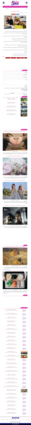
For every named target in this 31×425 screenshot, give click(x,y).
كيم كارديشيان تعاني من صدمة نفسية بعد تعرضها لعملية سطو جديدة (11, 371)
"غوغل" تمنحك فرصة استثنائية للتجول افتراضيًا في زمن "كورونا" (11, 382)
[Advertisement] (15, 64)
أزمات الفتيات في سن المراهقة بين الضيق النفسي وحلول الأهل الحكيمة (14, 6)
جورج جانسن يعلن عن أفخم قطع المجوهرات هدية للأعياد (11, 363)
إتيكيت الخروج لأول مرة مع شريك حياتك (11, 114)
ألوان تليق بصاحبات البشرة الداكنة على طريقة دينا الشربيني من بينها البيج (11, 386)
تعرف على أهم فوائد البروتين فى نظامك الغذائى (11, 401)
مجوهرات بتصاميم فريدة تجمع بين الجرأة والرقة (11, 390)
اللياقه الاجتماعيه (12, 31)
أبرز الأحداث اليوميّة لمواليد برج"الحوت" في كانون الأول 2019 (11, 329)
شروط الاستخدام (25, 87)
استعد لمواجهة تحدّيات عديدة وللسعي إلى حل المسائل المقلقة (11, 310)
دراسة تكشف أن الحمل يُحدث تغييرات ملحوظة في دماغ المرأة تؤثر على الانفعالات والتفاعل (15, 131)
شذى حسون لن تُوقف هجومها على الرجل (11, 405)
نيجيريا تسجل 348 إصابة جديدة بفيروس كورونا (11, 409)
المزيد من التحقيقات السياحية (6, 269)
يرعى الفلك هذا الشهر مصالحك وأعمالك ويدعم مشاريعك (11, 340)
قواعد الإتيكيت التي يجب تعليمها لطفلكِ (11, 99)
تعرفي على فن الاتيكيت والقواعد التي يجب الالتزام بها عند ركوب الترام (20, 55)
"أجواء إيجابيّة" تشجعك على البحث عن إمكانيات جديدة (11, 344)
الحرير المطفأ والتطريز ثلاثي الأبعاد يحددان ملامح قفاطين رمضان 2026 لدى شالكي (15, 180)
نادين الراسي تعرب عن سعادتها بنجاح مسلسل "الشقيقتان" (11, 367)
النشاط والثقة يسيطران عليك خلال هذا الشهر (11, 325)
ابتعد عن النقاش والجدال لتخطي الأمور (11, 321)
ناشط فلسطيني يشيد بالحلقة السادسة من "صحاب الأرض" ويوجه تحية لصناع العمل (15, 205)
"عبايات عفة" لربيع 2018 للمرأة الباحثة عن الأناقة (11, 348)
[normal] (7, 8)
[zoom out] (8, 8)
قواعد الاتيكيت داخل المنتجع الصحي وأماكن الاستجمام (11, 110)
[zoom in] (6, 8)
